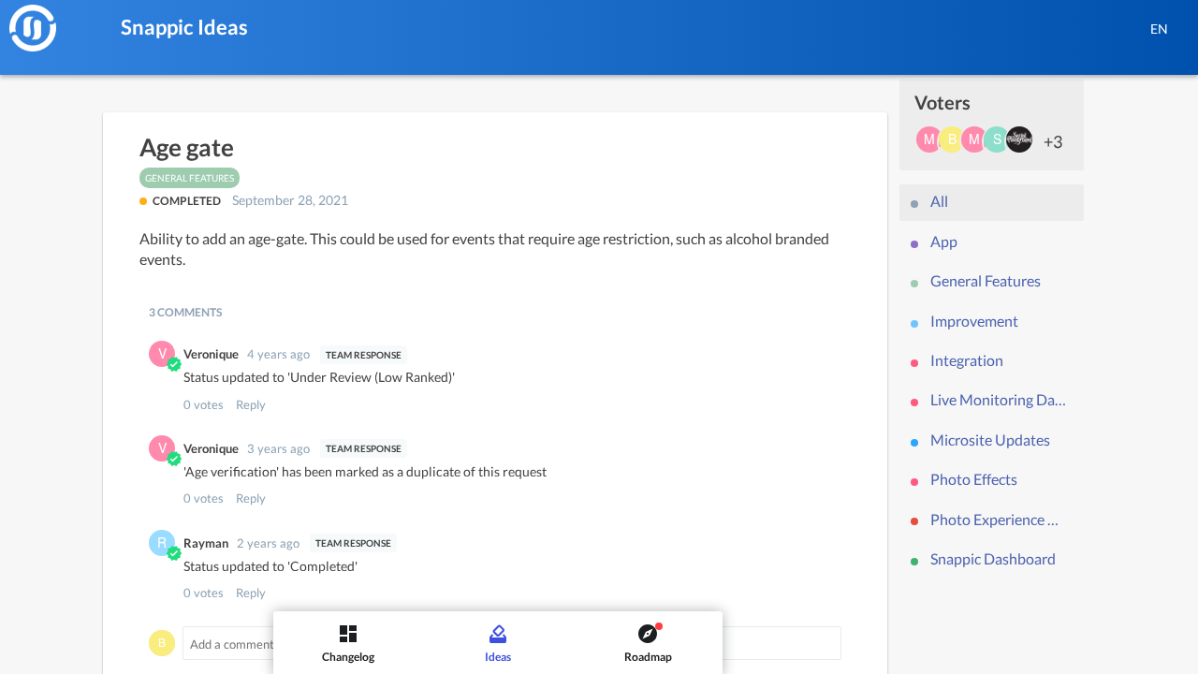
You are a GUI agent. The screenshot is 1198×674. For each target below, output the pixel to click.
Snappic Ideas (184, 26)
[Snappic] (32, 28)
